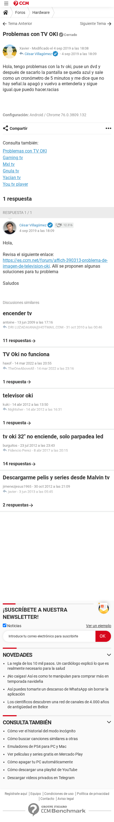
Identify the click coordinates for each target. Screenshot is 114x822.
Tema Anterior (20, 23)
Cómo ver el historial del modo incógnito (41, 731)
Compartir (18, 128)
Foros (20, 12)
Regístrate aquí (16, 794)
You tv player (15, 184)
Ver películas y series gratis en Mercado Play (45, 754)
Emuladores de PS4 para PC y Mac (36, 746)
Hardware (41, 12)
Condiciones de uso (59, 794)
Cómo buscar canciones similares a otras (42, 738)
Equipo (35, 794)
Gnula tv (11, 171)
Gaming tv (13, 157)
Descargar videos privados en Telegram (40, 778)
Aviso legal (66, 799)
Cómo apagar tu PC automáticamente (40, 762)
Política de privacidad (93, 794)
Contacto (47, 799)
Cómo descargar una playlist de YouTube (42, 769)
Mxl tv (9, 164)
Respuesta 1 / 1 (17, 212)
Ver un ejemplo (98, 626)
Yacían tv (12, 177)
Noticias (13, 626)
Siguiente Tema (93, 23)
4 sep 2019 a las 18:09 (79, 54)
